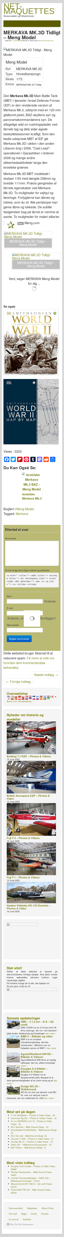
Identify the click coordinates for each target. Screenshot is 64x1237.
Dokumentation (16, 1208)
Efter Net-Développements (21, 1224)
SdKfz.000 (41, 40)
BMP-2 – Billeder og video (37, 1036)
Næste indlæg (46, 674)
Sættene (27, 1219)
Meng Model (25, 509)
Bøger (24, 1213)
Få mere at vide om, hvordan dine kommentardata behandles (29, 663)
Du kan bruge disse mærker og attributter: (27, 570)
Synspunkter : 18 (31, 1144)
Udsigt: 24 (34, 1131)
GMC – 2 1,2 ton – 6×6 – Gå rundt (37, 1023)
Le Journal (14, 1219)
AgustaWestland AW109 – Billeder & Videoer (37, 1055)
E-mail (10, 608)
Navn (9, 596)
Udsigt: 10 (28, 1147)
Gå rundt (13, 1213)
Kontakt (45, 1213)
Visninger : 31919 (30, 1179)
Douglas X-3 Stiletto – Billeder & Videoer (34, 1070)
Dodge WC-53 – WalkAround (30, 1087)
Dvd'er (34, 1213)
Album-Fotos (48, 1208)
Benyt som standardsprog (19, 701)
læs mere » (50, 1033)
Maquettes (32, 1208)
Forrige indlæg (18, 681)
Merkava (22, 513)
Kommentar (10, 538)
